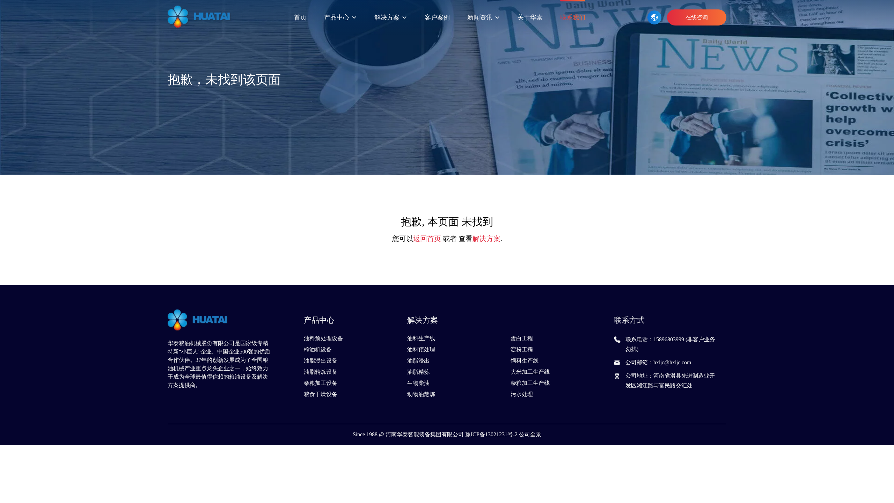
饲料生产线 (524, 361)
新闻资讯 (479, 17)
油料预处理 (421, 349)
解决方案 (387, 17)
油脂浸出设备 (320, 361)
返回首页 (427, 238)
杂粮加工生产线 (530, 383)
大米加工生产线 (530, 372)
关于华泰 (530, 17)
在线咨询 (697, 17)
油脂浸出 (418, 361)
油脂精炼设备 (320, 372)
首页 (300, 17)
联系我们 (572, 17)
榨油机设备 (318, 349)
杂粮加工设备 (320, 383)
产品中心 (336, 17)
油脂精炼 (418, 372)
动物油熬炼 (421, 394)
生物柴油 (418, 383)
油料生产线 (421, 338)
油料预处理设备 (323, 338)
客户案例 (437, 17)
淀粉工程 (522, 349)
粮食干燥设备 (320, 394)
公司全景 (530, 434)
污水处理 (522, 394)
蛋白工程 (522, 338)
